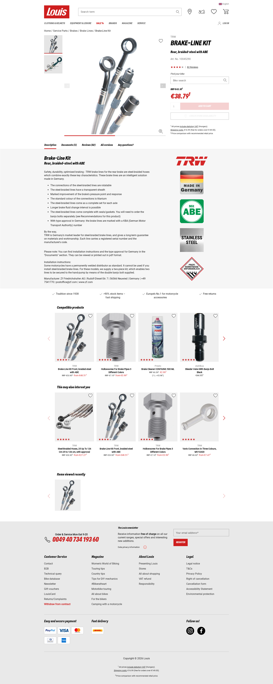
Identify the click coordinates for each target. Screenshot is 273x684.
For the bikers (98, 599)
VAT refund (145, 578)
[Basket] (226, 11)
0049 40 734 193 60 (75, 539)
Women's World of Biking (105, 563)
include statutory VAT (189, 126)
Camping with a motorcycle (106, 604)
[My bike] (202, 11)
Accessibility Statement (199, 588)
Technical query (53, 573)
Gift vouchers (51, 588)
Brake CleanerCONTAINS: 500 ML (157, 369)
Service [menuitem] (141, 23)
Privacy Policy (194, 573)
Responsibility (147, 583)
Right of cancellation (197, 578)
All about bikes (99, 593)
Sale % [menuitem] (100, 23)
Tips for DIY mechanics (104, 578)
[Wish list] (214, 11)
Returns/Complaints (55, 599)
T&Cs (189, 568)
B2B (46, 568)
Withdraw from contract (57, 604)
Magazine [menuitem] (127, 23)
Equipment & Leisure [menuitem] (80, 23)
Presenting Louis (148, 563)
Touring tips (98, 568)
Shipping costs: (177, 130)
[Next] (163, 85)
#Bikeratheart (98, 583)
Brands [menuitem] (113, 23)
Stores (142, 568)
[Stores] (190, 11)
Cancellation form (196, 583)
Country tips (98, 573)
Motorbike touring (101, 588)
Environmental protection (200, 593)
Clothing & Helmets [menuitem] (54, 23)
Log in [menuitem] (226, 23)
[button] (224, 4)
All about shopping (149, 573)
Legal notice (193, 563)
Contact (48, 563)
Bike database (52, 578)
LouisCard (49, 593)
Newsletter (50, 583)
